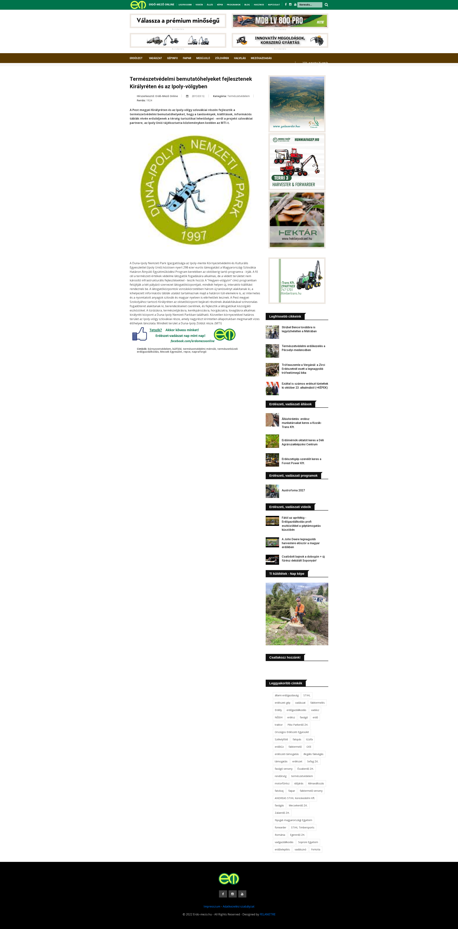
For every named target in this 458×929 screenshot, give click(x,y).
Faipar (187, 58)
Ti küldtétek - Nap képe (286, 573)
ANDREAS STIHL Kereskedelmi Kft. (295, 798)
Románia (280, 834)
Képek (220, 4)
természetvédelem (302, 776)
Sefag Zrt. (312, 761)
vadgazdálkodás (284, 842)
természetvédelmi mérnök (199, 348)
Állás (210, 4)
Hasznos (259, 4)
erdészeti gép (282, 702)
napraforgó (199, 351)
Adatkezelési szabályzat (238, 906)
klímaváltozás (316, 783)
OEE (308, 746)
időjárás (298, 783)
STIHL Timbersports (302, 827)
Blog (247, 4)
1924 (149, 100)
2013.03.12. (198, 96)
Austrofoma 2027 (293, 490)
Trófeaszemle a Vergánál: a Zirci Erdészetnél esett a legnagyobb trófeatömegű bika (303, 369)
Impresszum (212, 906)
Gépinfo (172, 58)
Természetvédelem (238, 96)
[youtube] (295, 4)
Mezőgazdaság (261, 58)
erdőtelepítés (282, 849)
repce (187, 351)
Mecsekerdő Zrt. (298, 805)
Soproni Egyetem (308, 842)
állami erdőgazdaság (287, 695)
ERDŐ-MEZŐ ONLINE (161, 4)
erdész (291, 717)
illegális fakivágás (313, 754)
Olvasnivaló (140, 71)
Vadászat (155, 58)
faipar (291, 790)
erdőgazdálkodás (296, 710)
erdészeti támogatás (287, 754)
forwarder (280, 827)
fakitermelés (317, 702)
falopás (297, 739)
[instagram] (290, 4)
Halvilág (240, 58)
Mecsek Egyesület (171, 351)
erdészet (297, 761)
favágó (304, 717)
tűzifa (309, 739)
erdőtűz (279, 746)
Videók (199, 4)
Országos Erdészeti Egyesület (292, 732)
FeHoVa (315, 849)
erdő (315, 717)
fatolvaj (279, 790)
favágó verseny (284, 768)
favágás (279, 805)
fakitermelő (295, 746)
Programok (233, 4)
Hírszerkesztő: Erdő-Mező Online (157, 96)
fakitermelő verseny (311, 790)
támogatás (281, 761)
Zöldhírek (222, 58)
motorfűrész (282, 783)
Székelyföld (281, 739)
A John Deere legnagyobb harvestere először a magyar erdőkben (301, 543)
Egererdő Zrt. (297, 834)
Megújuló (203, 58)
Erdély (278, 710)
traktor (279, 724)
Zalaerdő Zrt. (282, 812)
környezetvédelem (159, 348)
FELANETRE (268, 914)
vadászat (300, 702)
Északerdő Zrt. (305, 768)
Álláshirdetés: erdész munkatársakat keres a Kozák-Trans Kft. (302, 423)
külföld (176, 348)
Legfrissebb (185, 4)
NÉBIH (278, 717)
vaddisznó (300, 849)
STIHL (306, 695)
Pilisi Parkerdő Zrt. (298, 724)
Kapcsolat (274, 4)
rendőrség (280, 776)
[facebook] (286, 4)
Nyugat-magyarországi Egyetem (293, 820)
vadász (315, 710)
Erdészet (136, 58)
